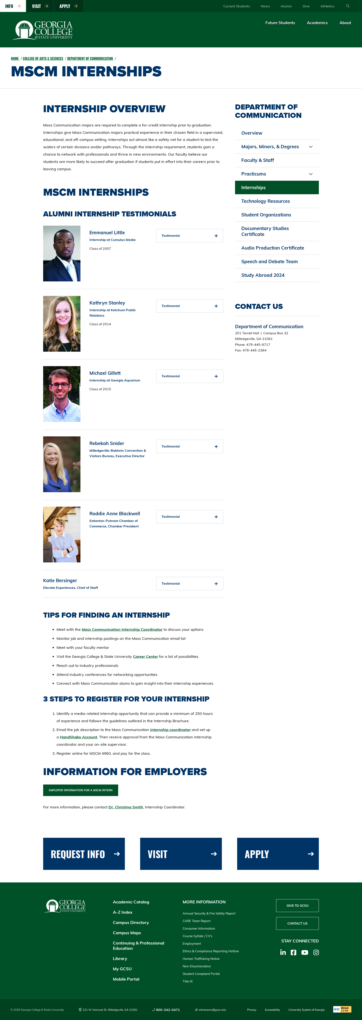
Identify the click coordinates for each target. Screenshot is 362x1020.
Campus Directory (131, 922)
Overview (251, 133)
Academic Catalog (131, 901)
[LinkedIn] (283, 952)
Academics (317, 22)
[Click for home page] (42, 39)
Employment (192, 944)
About (345, 22)
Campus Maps (127, 932)
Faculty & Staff (257, 160)
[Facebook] (293, 952)
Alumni (286, 6)
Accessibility (272, 1009)
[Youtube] (304, 952)
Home (15, 58)
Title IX (188, 981)
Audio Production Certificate (272, 248)
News (265, 6)
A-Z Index (122, 912)
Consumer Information (199, 928)
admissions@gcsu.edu (212, 1009)
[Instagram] (316, 952)
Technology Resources (265, 201)
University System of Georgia (306, 1009)
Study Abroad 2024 (262, 275)
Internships (253, 187)
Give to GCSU (298, 906)
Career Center (145, 656)
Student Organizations (266, 215)
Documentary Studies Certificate (265, 231)
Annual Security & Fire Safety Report (209, 913)
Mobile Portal (126, 979)
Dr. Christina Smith (126, 807)
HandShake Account (78, 737)
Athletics (327, 6)
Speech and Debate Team (269, 261)
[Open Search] (347, 6)
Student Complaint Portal (201, 974)
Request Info (78, 854)
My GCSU (122, 968)
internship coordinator (170, 729)
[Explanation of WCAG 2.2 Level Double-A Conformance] (342, 1009)
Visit (37, 6)
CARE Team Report (197, 921)
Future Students (280, 22)
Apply (65, 6)
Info (10, 6)
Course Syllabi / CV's (197, 936)
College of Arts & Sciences (43, 58)
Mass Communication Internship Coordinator (122, 629)
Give (306, 6)
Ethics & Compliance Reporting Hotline (211, 951)
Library (120, 958)
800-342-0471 (168, 1010)
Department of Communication (90, 58)
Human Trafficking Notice (201, 959)
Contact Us (297, 923)
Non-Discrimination (197, 966)
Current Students (236, 6)
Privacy (251, 1009)
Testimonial (171, 235)
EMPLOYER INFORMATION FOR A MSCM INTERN (80, 790)
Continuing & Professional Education (138, 945)
